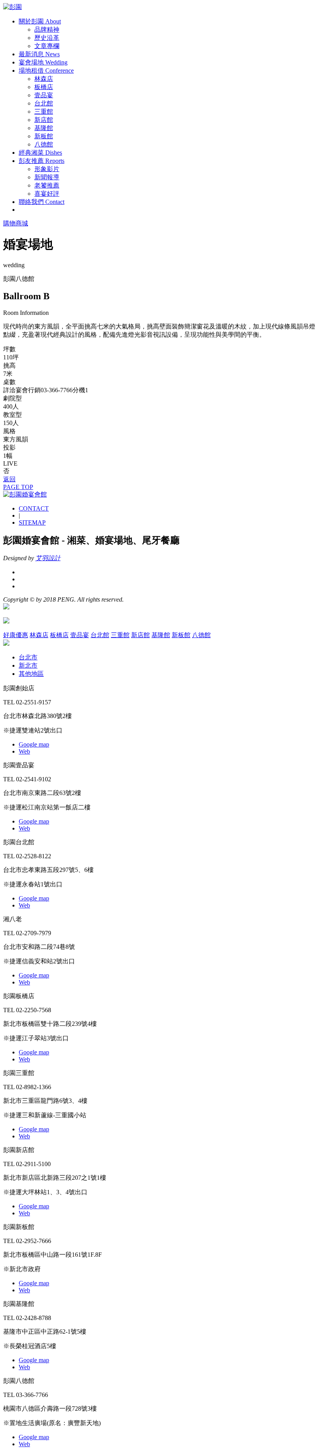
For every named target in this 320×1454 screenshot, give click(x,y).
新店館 (43, 119)
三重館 (43, 111)
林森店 (43, 78)
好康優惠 (15, 635)
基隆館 (43, 128)
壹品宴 (43, 95)
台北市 (28, 657)
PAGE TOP (18, 487)
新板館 (43, 136)
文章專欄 (46, 46)
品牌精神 (46, 29)
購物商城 (15, 223)
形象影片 (46, 169)
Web (24, 751)
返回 (9, 479)
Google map (34, 744)
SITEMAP (32, 522)
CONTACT (34, 508)
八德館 (43, 144)
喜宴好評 (46, 193)
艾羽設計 (48, 558)
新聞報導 (46, 177)
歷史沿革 (46, 37)
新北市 (28, 665)
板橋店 (43, 87)
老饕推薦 (46, 185)
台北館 (43, 103)
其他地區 (31, 673)
